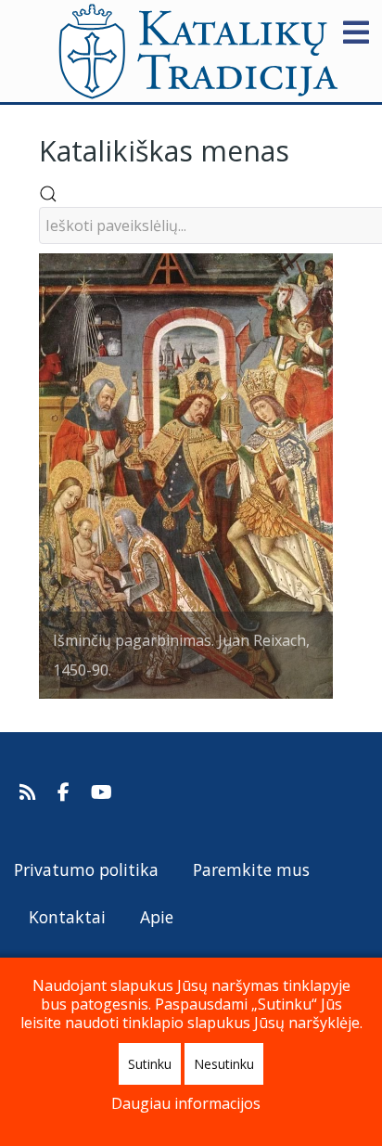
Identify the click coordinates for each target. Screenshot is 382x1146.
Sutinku (150, 1064)
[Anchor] (303, 149)
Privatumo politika (86, 869)
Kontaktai (67, 917)
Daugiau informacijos (186, 1103)
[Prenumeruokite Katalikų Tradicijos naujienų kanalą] (30, 792)
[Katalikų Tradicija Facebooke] (65, 792)
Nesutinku (224, 1064)
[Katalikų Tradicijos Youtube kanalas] (102, 792)
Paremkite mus (251, 869)
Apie (156, 917)
